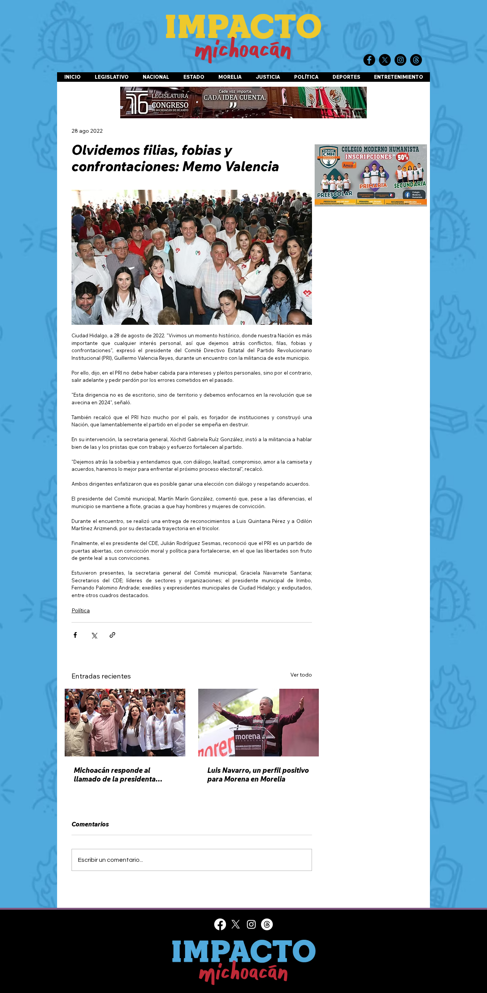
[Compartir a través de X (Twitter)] (93, 635)
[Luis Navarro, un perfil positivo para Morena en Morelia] (258, 722)
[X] (236, 924)
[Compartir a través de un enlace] (112, 635)
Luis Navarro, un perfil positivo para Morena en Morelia (258, 774)
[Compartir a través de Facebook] (75, 635)
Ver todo (301, 674)
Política (81, 610)
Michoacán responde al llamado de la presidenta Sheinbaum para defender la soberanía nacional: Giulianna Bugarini (122, 774)
